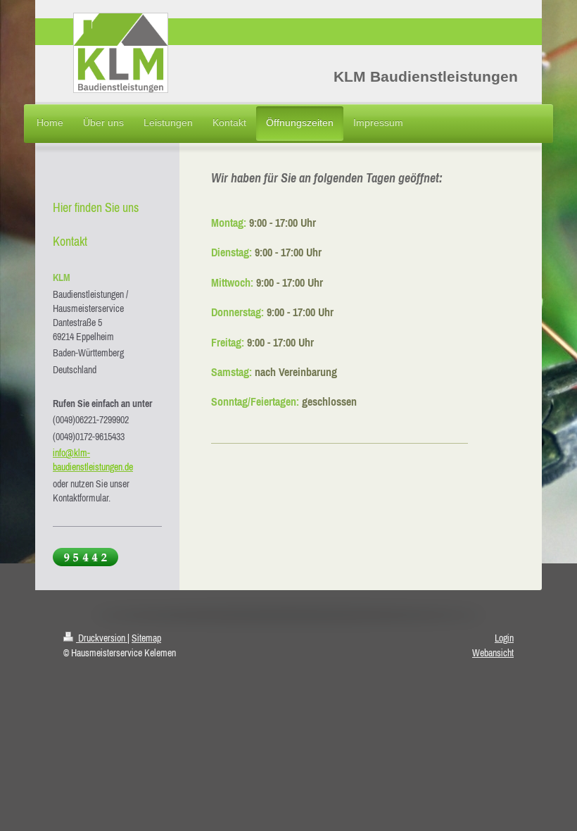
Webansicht (493, 652)
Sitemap (146, 638)
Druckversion (101, 638)
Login (504, 638)
